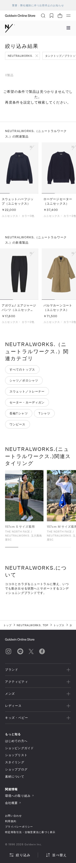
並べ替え (59, 855)
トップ (7, 625)
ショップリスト (16, 755)
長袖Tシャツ (19, 413)
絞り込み (23, 855)
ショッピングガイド (19, 748)
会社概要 (11, 803)
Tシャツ (44, 413)
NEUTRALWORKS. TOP (32, 625)
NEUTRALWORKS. (20, 55)
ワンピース (18, 424)
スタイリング (14, 762)
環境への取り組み (18, 796)
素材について (14, 776)
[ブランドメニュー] (68, 28)
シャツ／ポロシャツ (24, 380)
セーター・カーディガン (27, 402)
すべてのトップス (22, 369)
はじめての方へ (16, 741)
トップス (58, 625)
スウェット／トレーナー (27, 391)
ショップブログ (16, 769)
